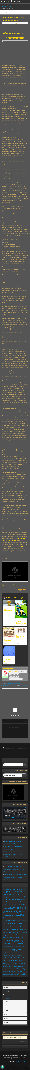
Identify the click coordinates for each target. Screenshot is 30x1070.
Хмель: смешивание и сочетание (13, 871)
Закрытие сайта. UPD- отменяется (13, 846)
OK (24, 764)
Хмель (20, 969)
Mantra (17, 1061)
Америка (8, 892)
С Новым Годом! (8, 849)
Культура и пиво (11, 932)
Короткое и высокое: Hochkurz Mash (14, 869)
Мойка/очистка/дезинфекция (15, 946)
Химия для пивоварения (9, 969)
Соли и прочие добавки (11, 957)
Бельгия (14, 894)
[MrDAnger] (5, 673)
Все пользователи (22, 1041)
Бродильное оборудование (14, 897)
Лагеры (18, 937)
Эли (22, 974)
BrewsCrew (6, 6)
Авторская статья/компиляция (14, 889)
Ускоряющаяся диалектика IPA (12, 866)
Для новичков (19, 23)
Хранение (7, 974)
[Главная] (2, 1)
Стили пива (15, 960)
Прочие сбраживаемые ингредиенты (13, 955)
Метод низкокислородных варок (13, 944)
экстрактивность (5, 685)
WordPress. (23, 1061)
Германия (8, 902)
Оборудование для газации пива (17, 953)
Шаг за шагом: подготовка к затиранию (15, 874)
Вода (6, 899)
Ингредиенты (12, 923)
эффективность (13, 685)
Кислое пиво (19, 929)
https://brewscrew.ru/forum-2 (10, 585)
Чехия (15, 974)
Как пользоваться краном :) (11, 851)
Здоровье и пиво (21, 920)
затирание (7, 683)
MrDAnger (7, 23)
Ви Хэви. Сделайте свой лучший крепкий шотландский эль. (7, 694)
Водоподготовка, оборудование (18, 899)
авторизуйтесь (24, 721)
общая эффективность (15, 683)
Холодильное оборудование (13, 971)
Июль (7, 991)
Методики (25, 23)
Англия (18, 892)
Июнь (7, 995)
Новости (6, 950)
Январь (7, 998)
